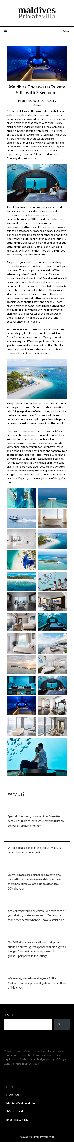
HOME (10, 1086)
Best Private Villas (17, 1119)
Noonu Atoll (13, 1094)
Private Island (14, 1111)
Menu (66, 31)
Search (9, 1015)
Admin (37, 105)
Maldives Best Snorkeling (21, 1103)
